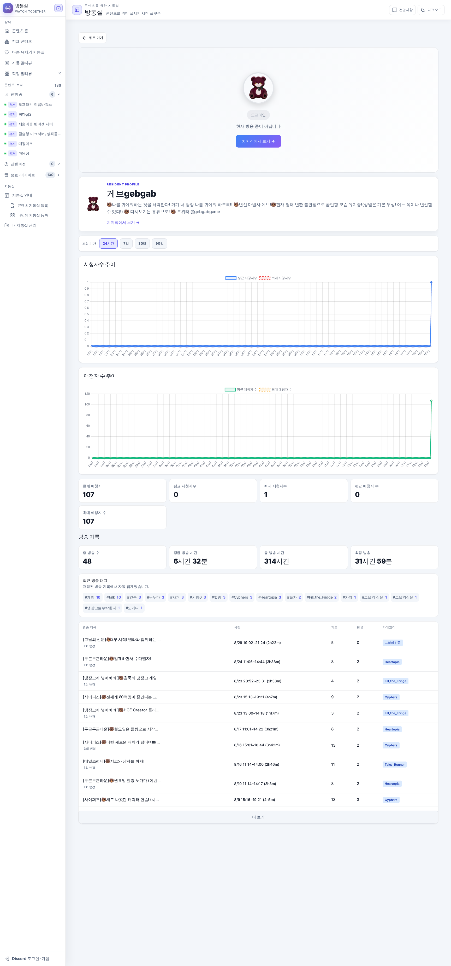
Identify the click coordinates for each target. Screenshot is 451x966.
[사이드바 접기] (58, 8)
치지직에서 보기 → (258, 141)
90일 (160, 243)
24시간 (108, 243)
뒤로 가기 (96, 38)
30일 (142, 243)
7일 (126, 243)
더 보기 (258, 817)
